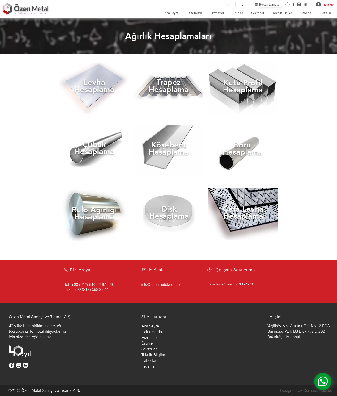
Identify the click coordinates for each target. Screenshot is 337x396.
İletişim (147, 366)
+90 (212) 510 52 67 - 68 (92, 284)
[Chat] (322, 381)
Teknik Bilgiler (153, 354)
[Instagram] (18, 365)
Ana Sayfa (150, 326)
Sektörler (149, 348)
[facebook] (293, 4)
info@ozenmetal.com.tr (160, 284)
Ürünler (147, 343)
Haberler (148, 360)
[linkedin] (305, 4)
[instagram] (299, 4)
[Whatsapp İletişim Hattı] (287, 4)
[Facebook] (11, 365)
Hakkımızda (151, 331)
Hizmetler (149, 337)
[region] (94, 90)
